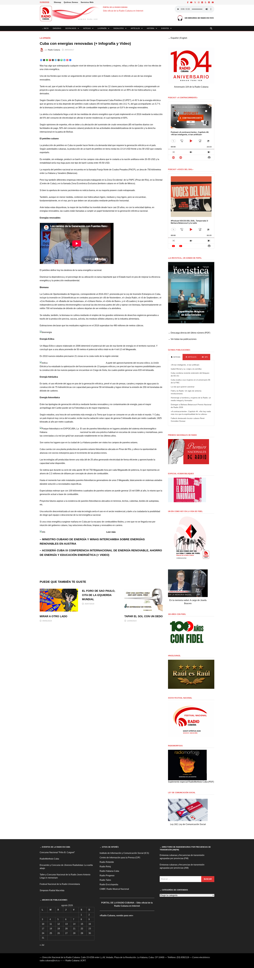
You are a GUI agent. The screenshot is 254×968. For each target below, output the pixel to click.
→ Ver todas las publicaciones (182, 339)
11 (51, 924)
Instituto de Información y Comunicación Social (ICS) (124, 853)
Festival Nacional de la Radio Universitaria (60, 884)
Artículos (135, 28)
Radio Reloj (105, 866)
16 (90, 924)
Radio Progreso (107, 875)
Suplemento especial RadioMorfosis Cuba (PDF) (191, 782)
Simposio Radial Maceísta (52, 890)
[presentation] (175, 357)
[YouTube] (192, 2)
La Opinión (102, 28)
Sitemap (57, 2)
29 (82, 933)
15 (82, 924)
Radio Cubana (54, 50)
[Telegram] (209, 2)
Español (174, 38)
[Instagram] (199, 2)
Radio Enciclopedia (109, 884)
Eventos (165, 28)
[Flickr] (202, 2)
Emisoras (57, 28)
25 (51, 933)
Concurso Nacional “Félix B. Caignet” (57, 852)
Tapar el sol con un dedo (143, 616)
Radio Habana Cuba (109, 871)
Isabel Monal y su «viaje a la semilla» (186, 369)
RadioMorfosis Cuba (49, 859)
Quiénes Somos (71, 2)
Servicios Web (87, 2)
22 (82, 928)
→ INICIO (45, 28)
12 (58, 924)
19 (58, 928)
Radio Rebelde (107, 862)
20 (66, 928)
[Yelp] (205, 2)
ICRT (83, 960)
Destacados (70, 28)
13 (66, 924)
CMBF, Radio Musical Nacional (114, 889)
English (183, 38)
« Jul (42, 945)
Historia (150, 28)
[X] (195, 2)
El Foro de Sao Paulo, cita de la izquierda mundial (98, 595)
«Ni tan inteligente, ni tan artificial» (185, 365)
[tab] (175, 357)
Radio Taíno (105, 880)
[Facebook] (188, 2)
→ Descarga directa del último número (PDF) (189, 333)
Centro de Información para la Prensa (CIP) (120, 857)
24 (43, 933)
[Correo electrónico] (212, 2)
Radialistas (119, 28)
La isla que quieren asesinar (182, 387)
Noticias (87, 28)
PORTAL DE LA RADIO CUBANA (115, 7)
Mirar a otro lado (53, 616)
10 (43, 924)
